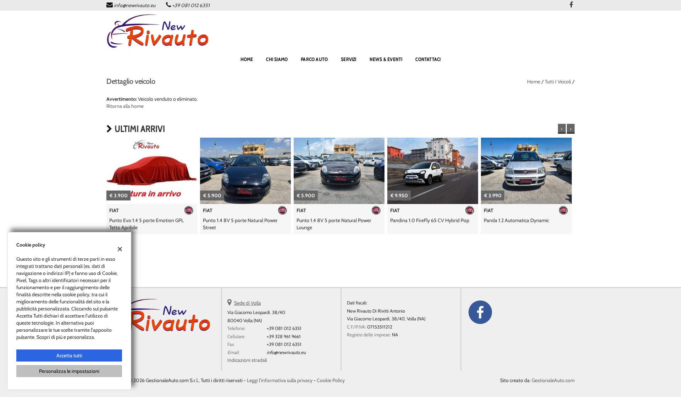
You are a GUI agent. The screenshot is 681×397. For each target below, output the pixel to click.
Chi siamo (277, 59)
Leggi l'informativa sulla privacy (279, 380)
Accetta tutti (69, 355)
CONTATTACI (428, 59)
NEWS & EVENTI (386, 59)
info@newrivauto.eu (134, 5)
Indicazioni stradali (247, 360)
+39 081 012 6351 (191, 5)
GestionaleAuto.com (553, 380)
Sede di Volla (247, 303)
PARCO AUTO (314, 59)
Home (533, 81)
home (246, 59)
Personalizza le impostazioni (69, 371)
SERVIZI (348, 59)
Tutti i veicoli (558, 81)
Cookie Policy (331, 380)
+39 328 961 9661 (284, 336)
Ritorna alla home (125, 106)
